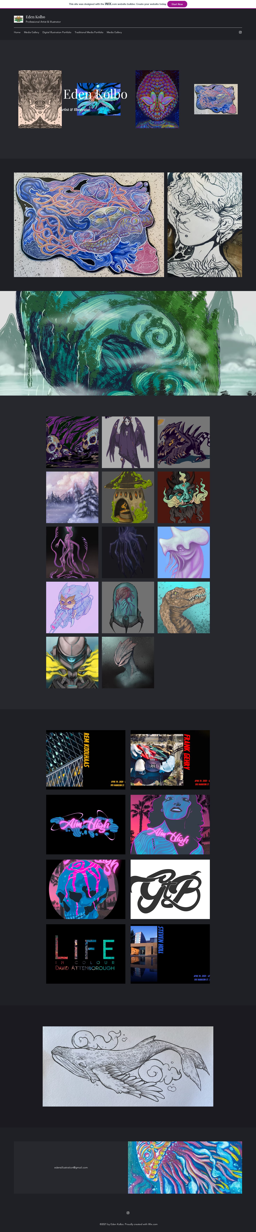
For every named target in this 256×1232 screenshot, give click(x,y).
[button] (72, 442)
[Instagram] (240, 32)
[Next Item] (236, 224)
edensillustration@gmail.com (71, 1167)
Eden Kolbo (35, 16)
